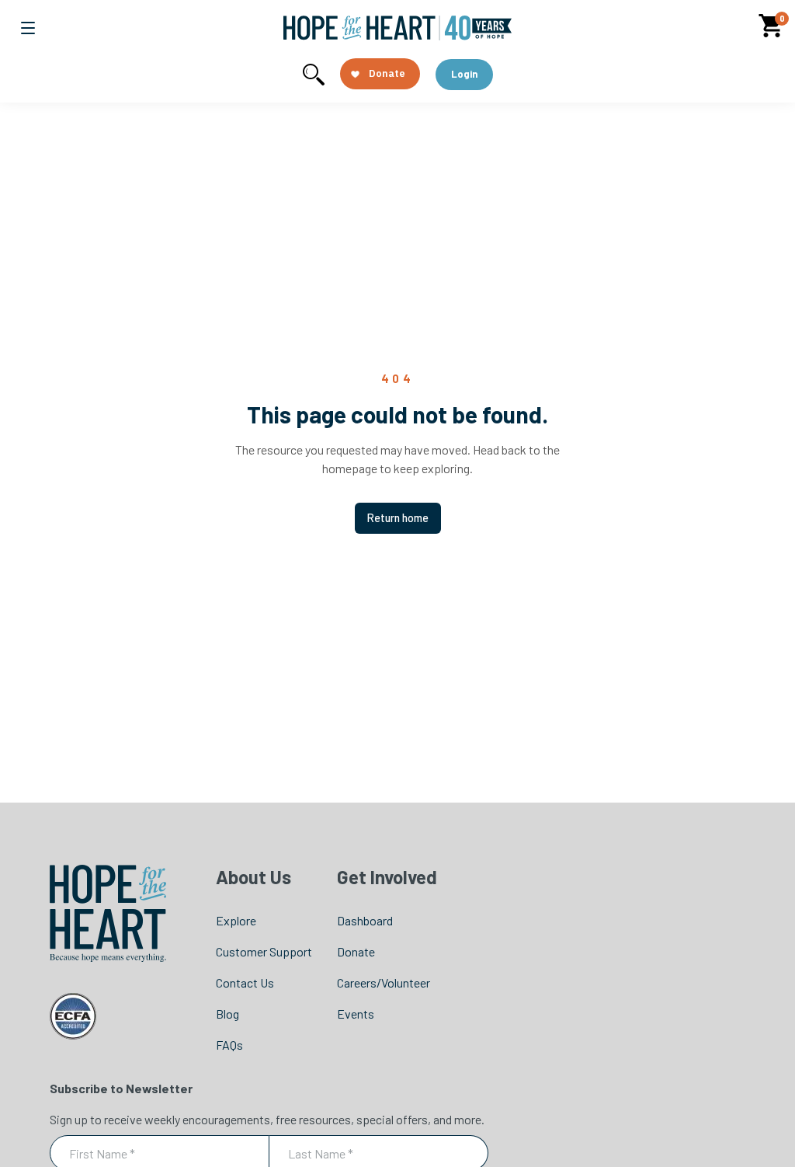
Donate (356, 951)
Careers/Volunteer (383, 982)
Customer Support (264, 951)
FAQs (229, 1044)
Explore (236, 920)
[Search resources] (314, 74)
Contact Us (245, 982)
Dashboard (365, 920)
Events (355, 1013)
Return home (398, 517)
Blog (227, 1013)
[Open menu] (27, 28)
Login (464, 74)
